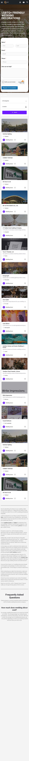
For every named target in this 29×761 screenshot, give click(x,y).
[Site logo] (7, 2)
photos (20, 525)
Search (15, 112)
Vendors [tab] (5, 95)
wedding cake (24, 557)
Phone (4, 58)
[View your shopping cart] (24, 2)
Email (4, 50)
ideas (2, 517)
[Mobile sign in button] (20, 2)
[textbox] (14, 101)
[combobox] (14, 101)
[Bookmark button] (25, 140)
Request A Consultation (9, 88)
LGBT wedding (13, 552)
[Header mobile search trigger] (27, 2)
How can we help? (7, 66)
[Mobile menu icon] (2, 2)
